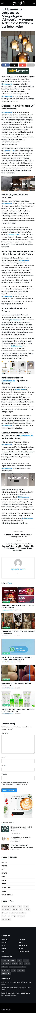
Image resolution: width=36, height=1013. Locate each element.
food (21, 909)
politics (17, 913)
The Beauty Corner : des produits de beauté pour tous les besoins (18, 710)
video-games (6, 919)
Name (3, 757)
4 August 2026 (18, 610)
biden (19, 906)
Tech (23, 913)
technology (5, 916)
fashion (14, 909)
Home (3, 877)
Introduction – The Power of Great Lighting (20, 838)
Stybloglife (18, 2)
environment (6, 909)
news (11, 913)
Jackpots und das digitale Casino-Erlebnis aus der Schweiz (17, 606)
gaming (27, 909)
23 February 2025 (15, 841)
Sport (3, 884)
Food (3, 870)
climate (26, 906)
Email (3, 766)
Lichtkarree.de (6, 84)
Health (4, 873)
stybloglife (8, 1009)
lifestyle (4, 913)
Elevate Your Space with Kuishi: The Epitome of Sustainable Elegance (21, 829)
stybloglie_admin (18, 569)
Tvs (19, 916)
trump (13, 916)
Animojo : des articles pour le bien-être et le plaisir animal (17, 632)
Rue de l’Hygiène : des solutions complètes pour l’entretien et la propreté (17, 658)
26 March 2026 (15, 849)
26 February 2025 (15, 833)
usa (23, 916)
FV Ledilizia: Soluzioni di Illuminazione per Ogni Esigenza (22, 846)
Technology (5, 888)
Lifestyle (6, 601)
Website (4, 774)
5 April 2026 (17, 636)
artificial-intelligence (8, 906)
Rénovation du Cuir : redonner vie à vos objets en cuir (16, 684)
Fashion (4, 866)
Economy (4, 862)
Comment (5, 733)
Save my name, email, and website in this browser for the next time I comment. (16, 784)
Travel (3, 891)
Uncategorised (7, 895)
